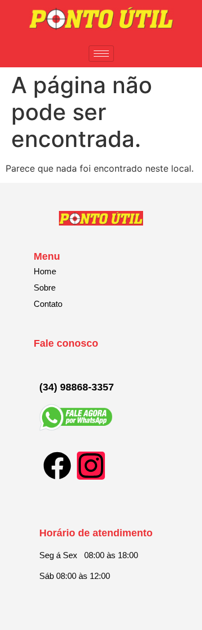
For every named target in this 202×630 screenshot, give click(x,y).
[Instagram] (91, 466)
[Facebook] (57, 466)
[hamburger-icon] (101, 53)
